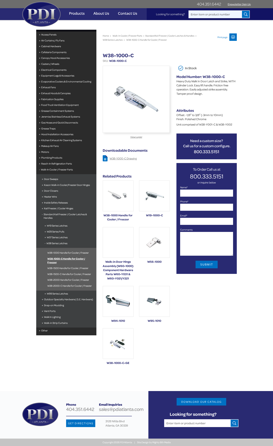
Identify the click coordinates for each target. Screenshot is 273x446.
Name (184, 187)
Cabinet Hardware (51, 46)
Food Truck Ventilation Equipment (60, 105)
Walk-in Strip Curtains (56, 323)
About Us (101, 13)
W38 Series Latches (56, 243)
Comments (186, 229)
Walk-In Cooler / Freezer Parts (57, 169)
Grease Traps (48, 128)
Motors (45, 152)
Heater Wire (50, 196)
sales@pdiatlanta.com (121, 409)
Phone (184, 201)
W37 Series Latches (57, 237)
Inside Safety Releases (56, 202)
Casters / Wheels (50, 64)
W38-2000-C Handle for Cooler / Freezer (69, 285)
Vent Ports (50, 311)
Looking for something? (170, 14)
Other (44, 330)
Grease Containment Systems (57, 111)
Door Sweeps (51, 179)
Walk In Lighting (52, 317)
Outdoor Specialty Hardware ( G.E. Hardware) (68, 299)
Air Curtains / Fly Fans (52, 40)
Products (77, 13)
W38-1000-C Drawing (123, 158)
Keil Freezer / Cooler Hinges (58, 208)
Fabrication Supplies (52, 99)
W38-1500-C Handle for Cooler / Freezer (69, 274)
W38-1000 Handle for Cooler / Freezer (68, 252)
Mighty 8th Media (161, 442)
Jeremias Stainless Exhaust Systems (60, 116)
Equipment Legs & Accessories (57, 75)
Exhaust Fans (48, 87)
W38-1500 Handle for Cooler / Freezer (67, 268)
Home (106, 35)
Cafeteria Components (53, 52)
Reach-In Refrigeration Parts (56, 163)
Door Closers (51, 190)
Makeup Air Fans (50, 146)
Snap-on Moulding (54, 305)
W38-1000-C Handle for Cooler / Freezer (66, 260)
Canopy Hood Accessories (55, 58)
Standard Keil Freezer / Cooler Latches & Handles (65, 216)
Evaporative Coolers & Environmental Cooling (66, 81)
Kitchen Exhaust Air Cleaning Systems (61, 140)
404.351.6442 (209, 4)
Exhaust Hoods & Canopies (56, 93)
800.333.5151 (206, 152)
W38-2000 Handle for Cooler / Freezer (68, 279)
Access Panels (48, 34)
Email (183, 215)
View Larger (136, 137)
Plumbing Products (51, 157)
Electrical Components (53, 69)
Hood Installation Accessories (57, 134)
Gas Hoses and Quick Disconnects (59, 122)
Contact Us (127, 13)
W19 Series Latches (57, 225)
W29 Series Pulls (55, 231)
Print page (222, 37)
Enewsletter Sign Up (239, 4)
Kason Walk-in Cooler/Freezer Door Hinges (67, 185)
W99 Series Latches (57, 293)
